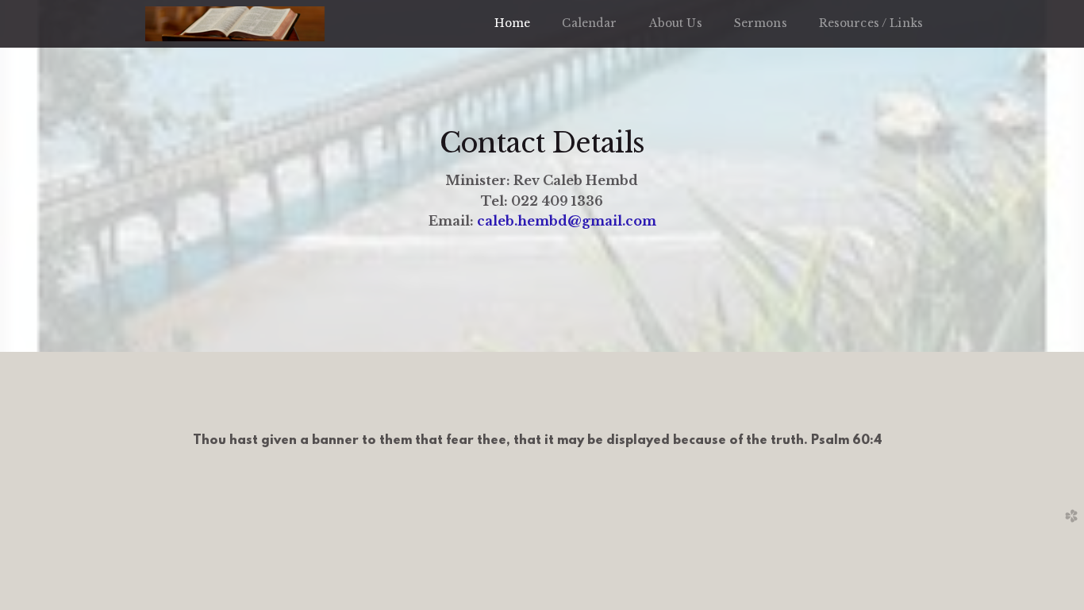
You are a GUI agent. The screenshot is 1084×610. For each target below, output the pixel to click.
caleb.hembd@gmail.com (566, 221)
